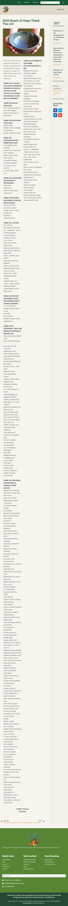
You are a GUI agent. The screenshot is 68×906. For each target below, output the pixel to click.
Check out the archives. (58, 92)
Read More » (57, 43)
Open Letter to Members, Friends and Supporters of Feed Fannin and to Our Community (58, 55)
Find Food (26, 2)
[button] (59, 9)
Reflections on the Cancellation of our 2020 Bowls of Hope (58, 35)
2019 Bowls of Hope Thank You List (58, 72)
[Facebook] (63, 2)
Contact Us (36, 2)
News (19, 2)
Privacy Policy (27, 903)
